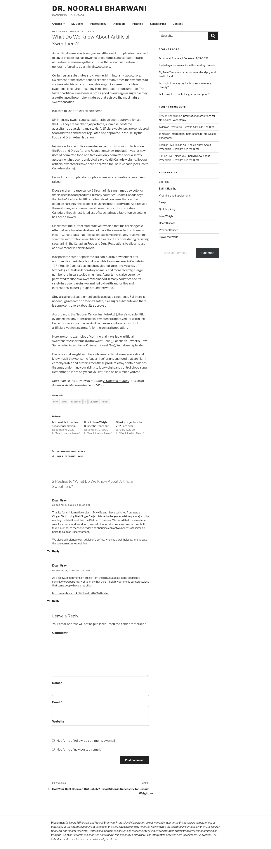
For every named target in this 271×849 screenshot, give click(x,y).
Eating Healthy (167, 188)
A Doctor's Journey (116, 381)
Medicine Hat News (67, 433)
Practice (137, 23)
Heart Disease (167, 223)
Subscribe (207, 253)
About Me (119, 23)
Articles (57, 23)
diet (60, 456)
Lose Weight (166, 216)
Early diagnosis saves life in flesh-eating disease (187, 65)
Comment (60, 633)
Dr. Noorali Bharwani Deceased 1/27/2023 (184, 58)
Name (57, 683)
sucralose (112, 124)
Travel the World (168, 236)
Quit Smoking (167, 209)
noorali (88, 31)
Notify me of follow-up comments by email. (86, 740)
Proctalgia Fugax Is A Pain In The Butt (192, 127)
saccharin (81, 124)
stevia (94, 128)
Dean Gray (59, 500)
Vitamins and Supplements (175, 195)
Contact (178, 23)
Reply (55, 551)
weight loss (74, 456)
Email (57, 702)
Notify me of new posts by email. (79, 749)
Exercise (164, 181)
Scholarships (158, 23)
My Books (77, 23)
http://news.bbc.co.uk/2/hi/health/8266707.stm (80, 593)
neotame (126, 124)
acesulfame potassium (67, 128)
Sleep (162, 202)
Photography (98, 23)
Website (58, 721)
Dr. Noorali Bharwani (99, 8)
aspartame (96, 124)
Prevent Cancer (168, 230)
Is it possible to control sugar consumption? (184, 94)
